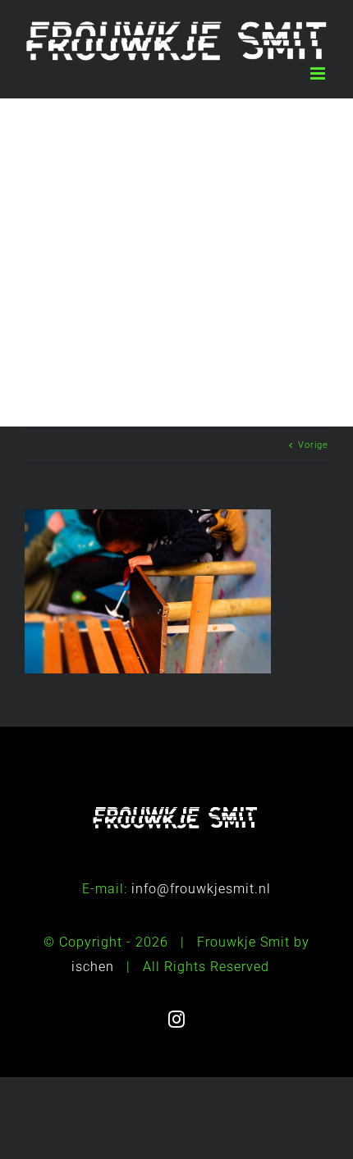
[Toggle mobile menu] (319, 73)
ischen (92, 966)
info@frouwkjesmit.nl (201, 889)
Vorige (313, 445)
